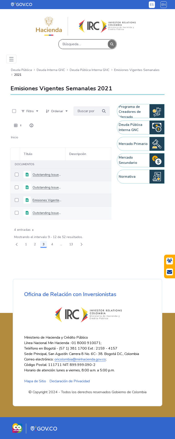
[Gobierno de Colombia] (22, 4)
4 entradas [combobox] (22, 230)
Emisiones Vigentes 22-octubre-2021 (47, 200)
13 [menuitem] (72, 245)
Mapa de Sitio (35, 381)
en (164, 5)
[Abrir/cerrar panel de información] (31, 125)
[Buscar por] (104, 111)
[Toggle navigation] (11, 59)
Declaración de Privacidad (69, 381)
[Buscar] (111, 44)
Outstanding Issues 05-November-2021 (47, 175)
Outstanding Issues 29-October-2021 (47, 187)
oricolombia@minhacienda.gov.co (80, 359)
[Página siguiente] (81, 244)
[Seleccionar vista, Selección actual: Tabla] (18, 125)
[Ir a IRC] (106, 26)
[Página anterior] (17, 244)
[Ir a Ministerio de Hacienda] (49, 26)
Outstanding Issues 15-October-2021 (47, 213)
